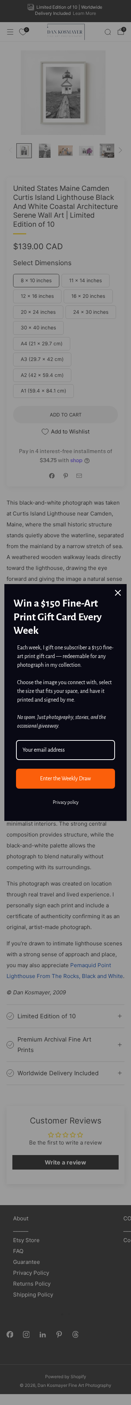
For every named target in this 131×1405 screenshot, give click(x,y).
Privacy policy (66, 802)
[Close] (118, 592)
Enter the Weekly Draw (65, 778)
